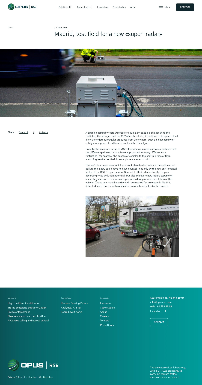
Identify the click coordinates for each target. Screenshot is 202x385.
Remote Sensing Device (74, 303)
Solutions (63, 7)
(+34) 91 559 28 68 (161, 306)
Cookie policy (46, 377)
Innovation (102, 7)
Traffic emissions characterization (27, 307)
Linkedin (43, 132)
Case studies (119, 7)
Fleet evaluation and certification (27, 316)
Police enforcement (19, 312)
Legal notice (30, 377)
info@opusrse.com (161, 302)
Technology (83, 7)
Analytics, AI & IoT (71, 307)
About (133, 7)
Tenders (104, 320)
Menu (167, 7)
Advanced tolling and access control (28, 320)
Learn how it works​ (71, 312)
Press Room (107, 325)
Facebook (23, 132)
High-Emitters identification (24, 303)
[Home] (22, 6)
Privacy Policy (15, 377)
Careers (104, 316)
